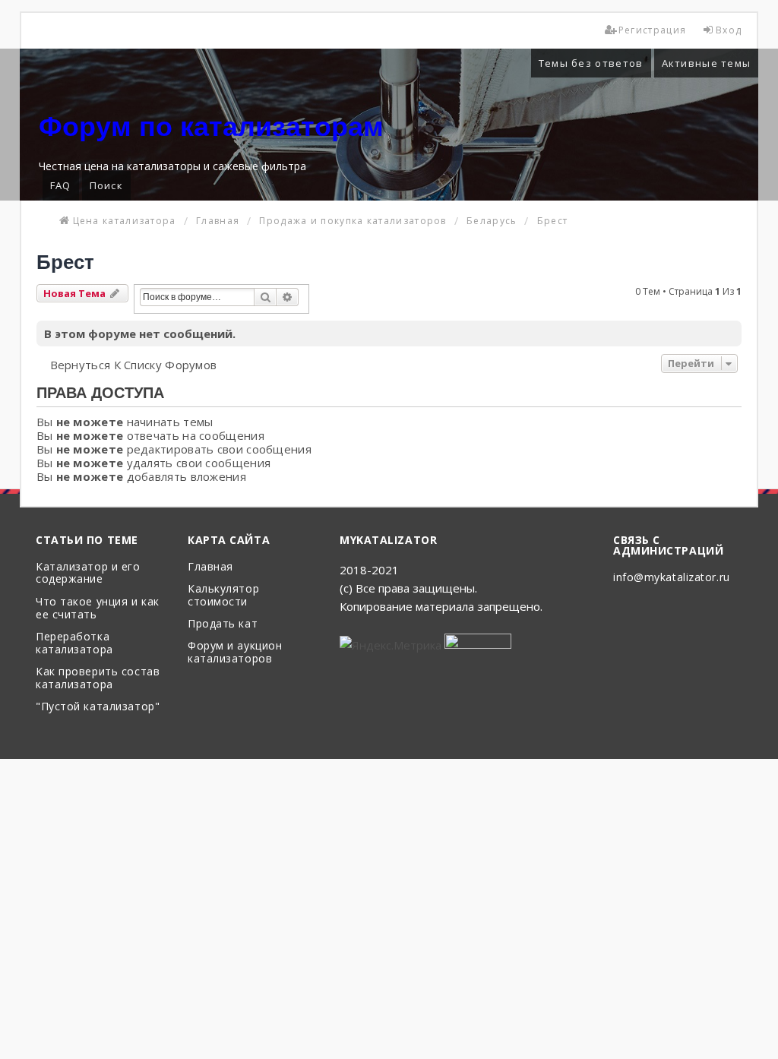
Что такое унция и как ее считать (98, 608)
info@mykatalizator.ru (671, 577)
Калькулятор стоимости (223, 596)
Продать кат (223, 624)
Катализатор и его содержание (88, 573)
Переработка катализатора (74, 643)
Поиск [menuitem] (107, 185)
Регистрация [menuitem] (652, 30)
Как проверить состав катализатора (98, 678)
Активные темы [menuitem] (706, 63)
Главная (210, 567)
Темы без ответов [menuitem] (591, 63)
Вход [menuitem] (729, 30)
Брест (65, 262)
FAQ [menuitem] (60, 185)
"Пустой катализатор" (98, 706)
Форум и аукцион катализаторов (235, 652)
